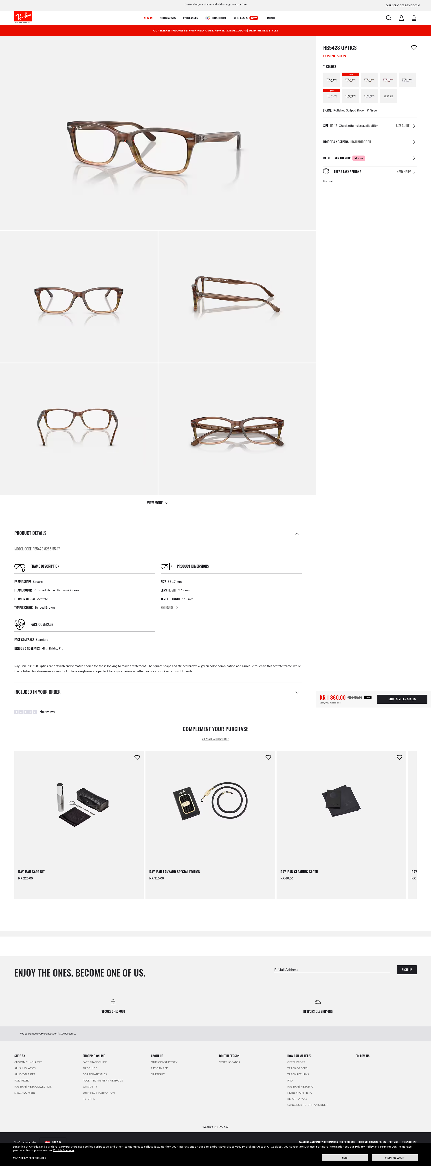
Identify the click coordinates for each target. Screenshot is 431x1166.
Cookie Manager (63, 1150)
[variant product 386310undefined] (369, 80)
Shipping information (99, 1092)
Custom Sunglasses (28, 1062)
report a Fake (297, 1098)
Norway (56, 1142)
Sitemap (393, 1142)
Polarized (21, 1080)
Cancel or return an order (307, 1104)
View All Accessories (215, 739)
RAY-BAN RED (159, 1068)
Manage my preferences (29, 1158)
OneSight (158, 1074)
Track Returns (298, 1074)
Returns (89, 1098)
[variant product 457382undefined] (350, 96)
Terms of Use (388, 1146)
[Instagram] (357, 1062)
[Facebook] (390, 1062)
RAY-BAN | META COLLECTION (33, 1086)
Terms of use (409, 1142)
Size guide (90, 1068)
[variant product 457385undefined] (369, 96)
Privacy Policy (364, 1146)
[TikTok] (365, 1062)
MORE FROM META (299, 1092)
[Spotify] (406, 1062)
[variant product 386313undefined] (388, 80)
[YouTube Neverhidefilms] (374, 1062)
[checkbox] (414, 47)
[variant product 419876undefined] (407, 80)
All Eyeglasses (24, 1074)
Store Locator (229, 1062)
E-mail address (286, 969)
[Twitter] (382, 1062)
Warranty (90, 1086)
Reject (345, 1157)
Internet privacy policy (372, 1142)
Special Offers (24, 1092)
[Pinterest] (415, 1062)
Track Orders (297, 1068)
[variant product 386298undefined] (331, 80)
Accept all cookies (395, 1157)
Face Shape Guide (95, 1062)
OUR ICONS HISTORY (164, 1062)
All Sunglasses (24, 1068)
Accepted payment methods (103, 1080)
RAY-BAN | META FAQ (300, 1086)
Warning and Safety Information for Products (327, 1142)
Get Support (296, 1062)
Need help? (404, 172)
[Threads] (398, 1062)
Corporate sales (95, 1074)
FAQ (290, 1080)
